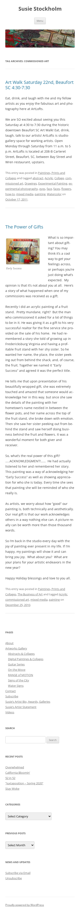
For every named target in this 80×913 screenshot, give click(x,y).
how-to (10, 194)
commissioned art (17, 600)
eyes (42, 189)
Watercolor (54, 194)
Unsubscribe (13, 878)
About (9, 643)
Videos (9, 712)
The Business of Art (30, 594)
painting (40, 194)
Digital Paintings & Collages (25, 659)
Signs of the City (18, 680)
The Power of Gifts (24, 227)
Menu (40, 20)
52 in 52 (10, 778)
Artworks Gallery (16, 648)
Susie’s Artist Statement (20, 707)
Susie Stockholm (40, 8)
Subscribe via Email (17, 873)
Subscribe (11, 696)
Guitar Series (16, 664)
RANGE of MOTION (20, 675)
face (49, 189)
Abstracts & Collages (21, 654)
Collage (59, 178)
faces (56, 189)
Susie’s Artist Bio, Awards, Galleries (27, 702)
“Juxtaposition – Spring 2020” (24, 783)
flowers (66, 189)
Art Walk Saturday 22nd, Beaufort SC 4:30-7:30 (39, 85)
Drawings (31, 183)
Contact (10, 691)
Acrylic (49, 178)
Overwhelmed (14, 767)
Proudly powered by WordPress (24, 905)
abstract (37, 178)
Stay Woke (12, 789)
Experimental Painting (52, 183)
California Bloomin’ (17, 773)
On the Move (16, 670)
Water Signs (16, 686)
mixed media (24, 194)
